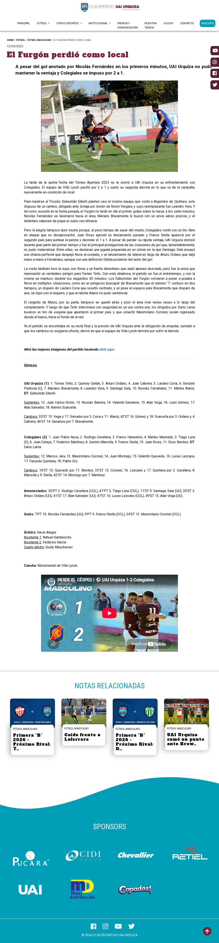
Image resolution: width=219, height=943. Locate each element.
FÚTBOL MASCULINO (39, 40)
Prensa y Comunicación (127, 25)
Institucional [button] (99, 23)
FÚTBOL (20, 40)
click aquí (106, 349)
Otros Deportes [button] (68, 23)
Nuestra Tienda (151, 25)
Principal (23, 23)
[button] (51, 127)
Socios (168, 23)
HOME (10, 40)
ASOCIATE (207, 23)
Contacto (187, 23)
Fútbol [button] (42, 23)
